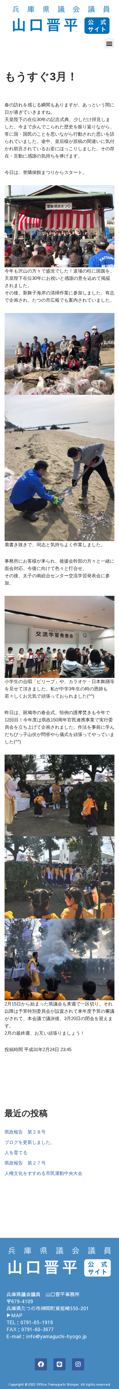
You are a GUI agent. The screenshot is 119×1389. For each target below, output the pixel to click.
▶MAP (14, 1315)
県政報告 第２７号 (25, 1162)
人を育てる (16, 1152)
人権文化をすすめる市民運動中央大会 (43, 1173)
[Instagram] (78, 1364)
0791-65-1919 (36, 1322)
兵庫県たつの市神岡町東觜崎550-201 (47, 1308)
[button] (109, 43)
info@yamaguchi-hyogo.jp (56, 1336)
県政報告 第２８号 (25, 1131)
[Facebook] (41, 1364)
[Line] (59, 1364)
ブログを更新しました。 (30, 1142)
